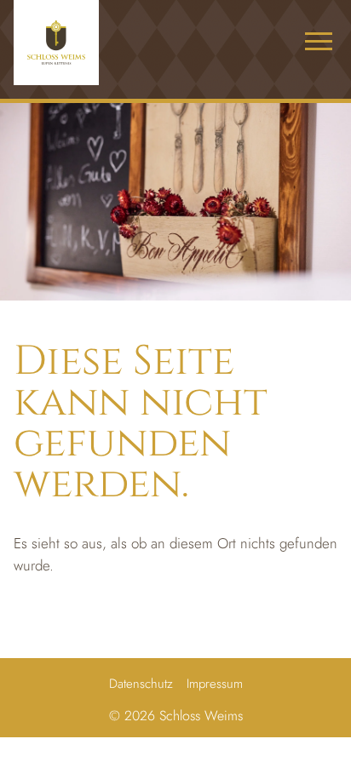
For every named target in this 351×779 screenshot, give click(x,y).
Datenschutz (141, 683)
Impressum (215, 683)
